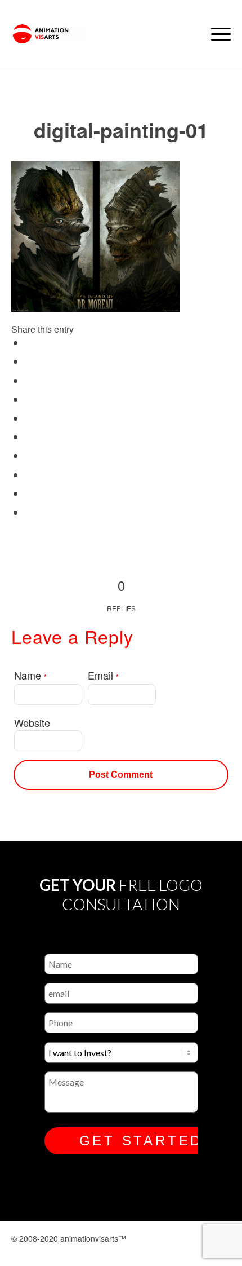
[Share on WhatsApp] (29, 399)
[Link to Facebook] (153, 1250)
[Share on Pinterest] (29, 419)
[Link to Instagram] (124, 1250)
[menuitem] (189, 33)
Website (32, 722)
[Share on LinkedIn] (29, 437)
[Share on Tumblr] (29, 456)
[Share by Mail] (29, 513)
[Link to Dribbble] (181, 1250)
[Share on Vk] (29, 475)
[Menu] (215, 33)
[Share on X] (29, 362)
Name (30, 675)
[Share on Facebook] (29, 343)
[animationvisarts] (99, 33)
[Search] (189, 33)
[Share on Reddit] (29, 494)
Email (103, 675)
